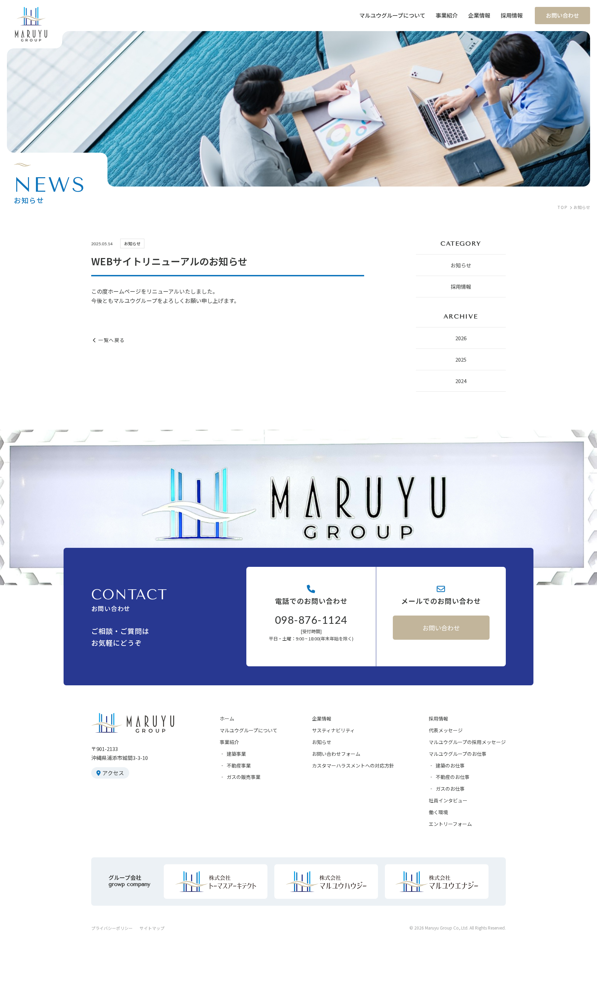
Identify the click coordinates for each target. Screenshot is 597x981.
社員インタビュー (448, 800)
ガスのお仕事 (450, 788)
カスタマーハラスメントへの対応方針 (353, 765)
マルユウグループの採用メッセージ (467, 742)
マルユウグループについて (248, 730)
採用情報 (461, 286)
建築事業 (236, 753)
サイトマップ (152, 928)
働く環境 (438, 812)
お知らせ (461, 265)
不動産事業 (239, 765)
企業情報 (321, 718)
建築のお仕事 (450, 765)
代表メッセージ (446, 730)
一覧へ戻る (111, 339)
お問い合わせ (441, 627)
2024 (460, 380)
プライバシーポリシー (112, 928)
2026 (460, 338)
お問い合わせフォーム (336, 753)
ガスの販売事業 (243, 776)
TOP (563, 207)
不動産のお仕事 (453, 776)
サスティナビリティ (333, 730)
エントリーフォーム (450, 823)
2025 (460, 359)
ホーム (227, 718)
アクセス (113, 773)
